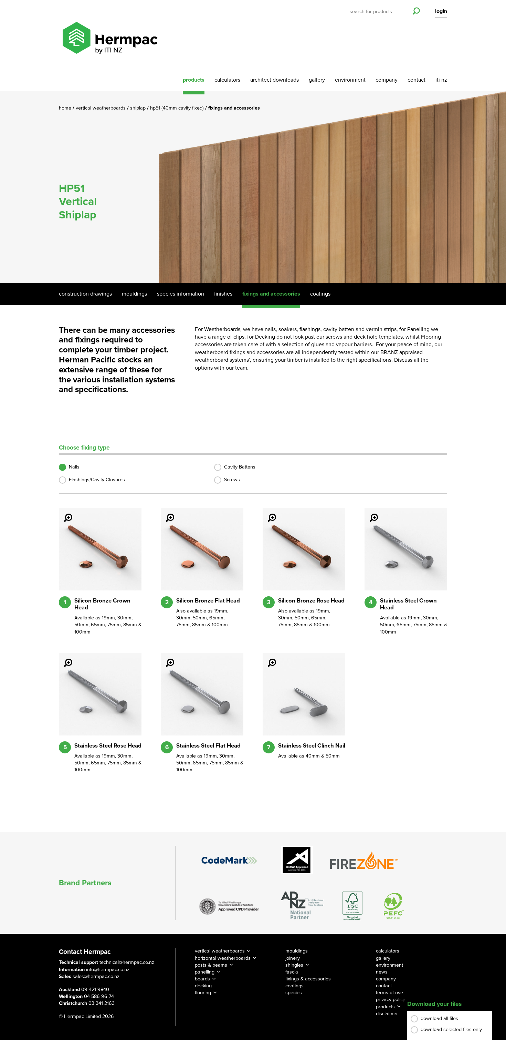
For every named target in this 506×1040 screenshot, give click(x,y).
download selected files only (451, 1029)
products (193, 79)
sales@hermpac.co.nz (96, 976)
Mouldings (134, 293)
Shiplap (138, 108)
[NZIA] (229, 906)
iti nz (441, 79)
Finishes (223, 293)
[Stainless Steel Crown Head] (370, 513)
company (387, 79)
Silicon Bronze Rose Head (311, 600)
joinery (292, 958)
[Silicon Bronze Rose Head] (268, 513)
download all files (439, 1018)
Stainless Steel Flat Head (208, 745)
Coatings (320, 293)
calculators (227, 79)
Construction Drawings (85, 293)
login (441, 11)
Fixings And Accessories (271, 293)
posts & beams (211, 965)
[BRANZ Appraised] (297, 860)
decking (203, 986)
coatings (294, 986)
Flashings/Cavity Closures (97, 480)
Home (66, 108)
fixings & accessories (308, 979)
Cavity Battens (239, 467)
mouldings (296, 951)
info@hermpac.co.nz (107, 969)
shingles (294, 965)
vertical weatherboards (220, 951)
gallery (317, 79)
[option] (253, 187)
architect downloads (274, 79)
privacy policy (390, 999)
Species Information (180, 293)
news (382, 972)
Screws (232, 480)
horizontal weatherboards (223, 958)
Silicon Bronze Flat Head (208, 600)
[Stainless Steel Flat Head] (166, 658)
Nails (74, 467)
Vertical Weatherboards (101, 108)
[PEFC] (394, 906)
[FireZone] (364, 860)
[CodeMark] (229, 860)
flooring (203, 993)
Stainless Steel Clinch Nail (311, 745)
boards (202, 979)
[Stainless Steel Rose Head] (64, 658)
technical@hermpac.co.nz (126, 962)
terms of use (389, 993)
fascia (291, 972)
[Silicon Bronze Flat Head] (166, 513)
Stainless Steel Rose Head (107, 745)
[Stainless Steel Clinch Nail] (268, 658)
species (293, 993)
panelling (204, 972)
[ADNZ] (302, 906)
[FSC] (352, 906)
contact (416, 79)
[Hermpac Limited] (110, 34)
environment (350, 79)
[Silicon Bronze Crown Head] (64, 513)
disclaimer (387, 1014)
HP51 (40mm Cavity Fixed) (177, 108)
